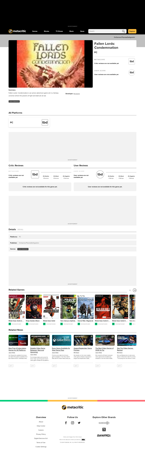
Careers (41, 430)
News (82, 31)
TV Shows (59, 31)
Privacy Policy (41, 434)
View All (20, 229)
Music (71, 31)
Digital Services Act (41, 438)
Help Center (41, 426)
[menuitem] (35, 31)
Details (12, 229)
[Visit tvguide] (104, 431)
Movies (46, 31)
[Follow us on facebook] (66, 424)
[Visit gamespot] (104, 424)
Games (34, 31)
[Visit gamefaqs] (104, 436)
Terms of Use (40, 443)
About (41, 422)
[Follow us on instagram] (72, 424)
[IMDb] (83, 440)
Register (132, 31)
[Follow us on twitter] (79, 424)
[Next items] (134, 290)
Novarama (77, 94)
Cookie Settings (41, 447)
